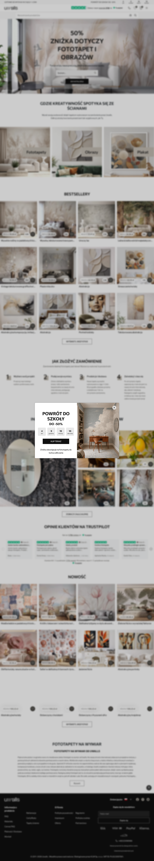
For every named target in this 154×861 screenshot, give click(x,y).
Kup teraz (56, 441)
